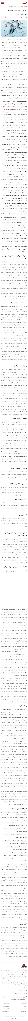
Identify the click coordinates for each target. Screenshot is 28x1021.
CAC (3, 190)
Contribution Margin (8, 220)
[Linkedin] (12, 1019)
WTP (25, 130)
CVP (25, 90)
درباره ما (25, 1009)
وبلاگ (19, 14)
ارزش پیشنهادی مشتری (7, 474)
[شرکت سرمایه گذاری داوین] (24, 3)
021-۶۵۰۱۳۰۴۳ (22, 991)
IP (3, 152)
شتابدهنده (6, 1009)
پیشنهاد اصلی (22, 139)
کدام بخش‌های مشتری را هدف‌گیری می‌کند (13, 109)
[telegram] (5, 17)
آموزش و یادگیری (5, 1011)
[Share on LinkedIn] (2, 17)
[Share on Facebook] (8, 17)
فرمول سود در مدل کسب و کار (15, 521)
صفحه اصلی (24, 1011)
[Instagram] (15, 1019)
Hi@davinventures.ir (20, 994)
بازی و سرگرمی (6, 1006)
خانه (26, 6)
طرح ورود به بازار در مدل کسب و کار (13, 505)
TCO (14, 133)
